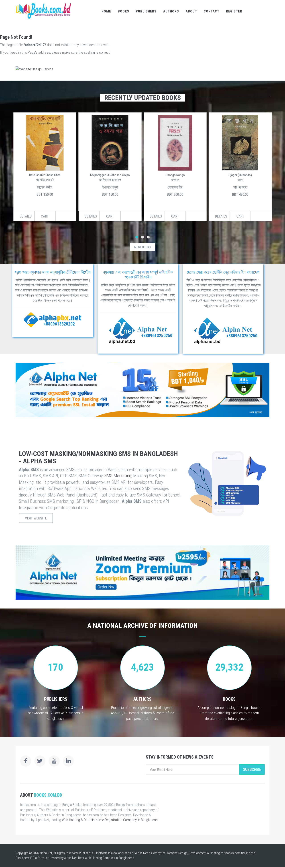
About (191, 11)
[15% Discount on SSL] (142, 390)
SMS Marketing (117, 475)
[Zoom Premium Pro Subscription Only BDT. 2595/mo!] (142, 572)
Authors (171, 11)
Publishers (146, 11)
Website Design (177, 853)
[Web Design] (142, 69)
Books (123, 11)
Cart (45, 216)
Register (234, 11)
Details (25, 216)
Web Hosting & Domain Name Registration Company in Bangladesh (110, 820)
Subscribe (252, 769)
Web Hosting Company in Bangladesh (109, 858)
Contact (211, 11)
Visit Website (36, 518)
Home (106, 11)
